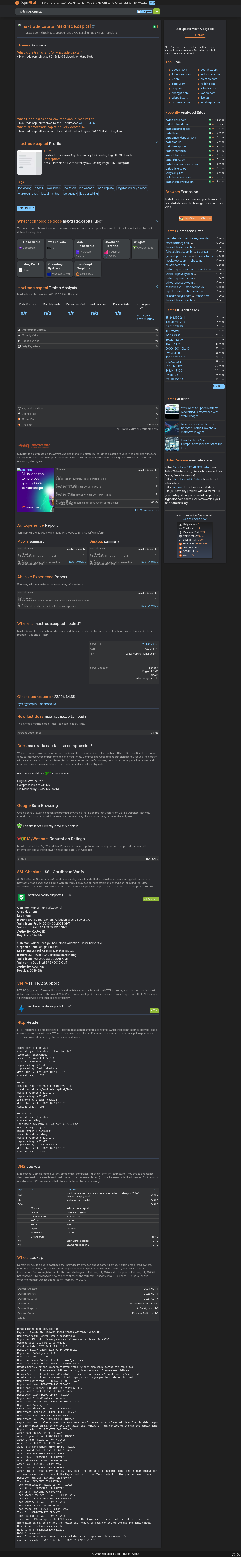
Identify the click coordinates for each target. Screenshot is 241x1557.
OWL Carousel (145, 247)
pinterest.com (181, 102)
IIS (53, 247)
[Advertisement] (88, 88)
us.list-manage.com (178, 177)
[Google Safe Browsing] (19, 825)
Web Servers (57, 242)
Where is (49, 623)
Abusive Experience (42, 577)
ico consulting (89, 194)
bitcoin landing (50, 194)
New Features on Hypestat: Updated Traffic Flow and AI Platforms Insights (198, 428)
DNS (28, 1166)
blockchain (54, 188)
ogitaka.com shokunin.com (184, 291)
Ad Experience (37, 525)
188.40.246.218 (175, 357)
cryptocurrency (28, 194)
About (135, 1553)
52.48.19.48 (173, 375)
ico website (86, 188)
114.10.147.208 (175, 344)
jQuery (112, 255)
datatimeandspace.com (181, 138)
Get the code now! (195, 519)
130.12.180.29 (174, 340)
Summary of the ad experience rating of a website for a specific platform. (61, 532)
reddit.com (208, 84)
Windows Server (61, 274)
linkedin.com (208, 88)
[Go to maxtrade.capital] (93, 26)
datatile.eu (172, 133)
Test (155, 1010)
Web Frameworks (85, 244)
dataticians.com (176, 120)
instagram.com (210, 74)
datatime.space (176, 146)
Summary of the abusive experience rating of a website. (50, 584)
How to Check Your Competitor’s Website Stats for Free (201, 444)
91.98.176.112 (174, 366)
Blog (117, 1553)
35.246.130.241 (175, 317)
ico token (70, 188)
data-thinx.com (175, 160)
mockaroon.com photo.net (185, 260)
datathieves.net (176, 168)
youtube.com (209, 70)
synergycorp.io (27, 704)
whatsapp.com (210, 102)
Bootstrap (29, 247)
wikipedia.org (180, 98)
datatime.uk (173, 142)
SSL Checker (50, 871)
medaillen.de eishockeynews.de (187, 238)
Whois (30, 1257)
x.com (176, 79)
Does (54, 745)
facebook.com (181, 74)
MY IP (152, 3)
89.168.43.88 (173, 353)
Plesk (26, 270)
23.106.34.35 (87, 123)
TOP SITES (54, 3)
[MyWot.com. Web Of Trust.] (21, 839)
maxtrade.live (48, 704)
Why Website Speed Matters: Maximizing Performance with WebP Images (199, 412)
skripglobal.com (175, 155)
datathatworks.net (178, 124)
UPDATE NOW (195, 35)
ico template (106, 188)
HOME (45, 3)
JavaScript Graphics (84, 266)
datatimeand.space (178, 129)
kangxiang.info (175, 173)
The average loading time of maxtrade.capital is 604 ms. (51, 723)
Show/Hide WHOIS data (187, 479)
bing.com (177, 88)
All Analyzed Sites (102, 1553)
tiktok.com (178, 84)
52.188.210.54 (174, 379)
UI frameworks (30, 242)
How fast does (51, 716)
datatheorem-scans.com (182, 164)
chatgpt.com (180, 93)
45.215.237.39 (174, 326)
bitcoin (39, 188)
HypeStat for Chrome (198, 218)
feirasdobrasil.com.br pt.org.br (187, 252)
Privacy (126, 1553)
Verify (38, 983)
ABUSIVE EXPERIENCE (121, 3)
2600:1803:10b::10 (178, 348)
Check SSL (151, 899)
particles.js (86, 274)
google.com (179, 70)
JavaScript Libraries (113, 244)
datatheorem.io (176, 151)
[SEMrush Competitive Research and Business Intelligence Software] (33, 446)
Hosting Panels (30, 264)
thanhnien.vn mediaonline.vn (185, 287)
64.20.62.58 (173, 362)
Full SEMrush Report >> (146, 510)
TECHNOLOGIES (140, 3)
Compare (146, 11)
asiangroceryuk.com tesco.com (187, 296)
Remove (178, 487)
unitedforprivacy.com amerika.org (189, 269)
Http (28, 1022)
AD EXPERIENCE (103, 3)
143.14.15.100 (174, 370)
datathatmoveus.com (180, 182)
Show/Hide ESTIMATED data (191, 467)
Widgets (140, 242)
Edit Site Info (26, 208)
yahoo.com (208, 93)
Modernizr (114, 251)
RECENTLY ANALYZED (70, 3)
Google (37, 805)
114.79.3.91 (172, 331)
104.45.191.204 (175, 322)
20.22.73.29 (173, 335)
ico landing (24, 188)
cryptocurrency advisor (132, 188)
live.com (206, 98)
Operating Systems (55, 266)
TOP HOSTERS (88, 3)
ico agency (70, 194)
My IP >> (218, 386)
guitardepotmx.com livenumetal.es (189, 256)
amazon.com (209, 79)
